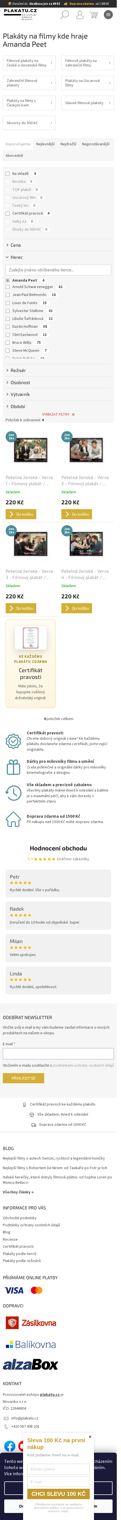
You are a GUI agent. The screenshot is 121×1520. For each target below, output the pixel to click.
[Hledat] (64, 14)
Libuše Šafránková (32, 319)
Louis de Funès (29, 303)
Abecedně (14, 156)
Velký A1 (22, 221)
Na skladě (24, 174)
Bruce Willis (26, 343)
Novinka (22, 181)
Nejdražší (68, 144)
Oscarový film (27, 197)
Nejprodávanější (95, 144)
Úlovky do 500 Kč (29, 229)
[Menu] (108, 14)
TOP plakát (25, 190)
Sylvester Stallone (32, 311)
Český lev (23, 205)
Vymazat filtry (56, 414)
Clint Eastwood (29, 335)
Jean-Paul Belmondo (34, 295)
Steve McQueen (29, 350)
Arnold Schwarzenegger (37, 287)
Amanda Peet (28, 280)
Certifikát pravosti (31, 213)
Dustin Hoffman (29, 326)
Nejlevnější (45, 144)
